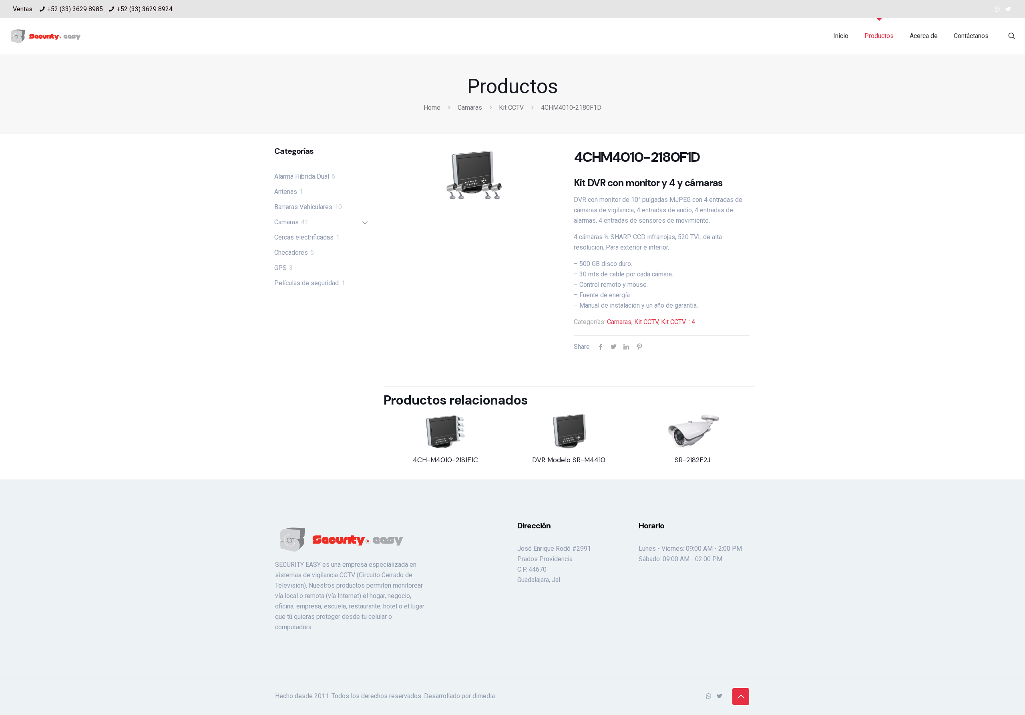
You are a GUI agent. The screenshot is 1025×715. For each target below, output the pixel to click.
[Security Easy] (45, 36)
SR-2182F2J (692, 459)
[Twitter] (1008, 9)
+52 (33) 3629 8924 (145, 9)
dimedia (483, 696)
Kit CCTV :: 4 (678, 322)
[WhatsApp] (997, 9)
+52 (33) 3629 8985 (75, 9)
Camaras (470, 107)
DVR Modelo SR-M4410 (568, 459)
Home (432, 107)
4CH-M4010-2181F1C (445, 459)
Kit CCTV (511, 107)
